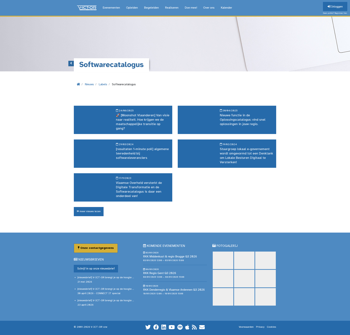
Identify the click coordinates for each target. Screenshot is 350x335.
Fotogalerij (227, 246)
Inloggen (336, 6)
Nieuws (89, 84)
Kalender (226, 7)
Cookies (271, 327)
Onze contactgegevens (96, 248)
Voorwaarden (246, 327)
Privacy (260, 327)
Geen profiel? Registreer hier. (335, 13)
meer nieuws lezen (90, 211)
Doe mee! (191, 7)
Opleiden (132, 7)
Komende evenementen (166, 246)
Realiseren (171, 7)
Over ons (209, 7)
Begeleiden (151, 7)
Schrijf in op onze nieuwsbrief (96, 268)
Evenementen (111, 7)
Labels (103, 84)
